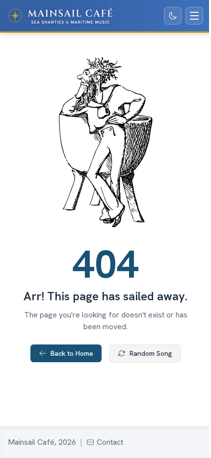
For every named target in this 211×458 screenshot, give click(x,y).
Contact (110, 442)
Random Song (151, 353)
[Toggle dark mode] (173, 16)
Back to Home (72, 353)
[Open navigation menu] (194, 16)
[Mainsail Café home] (60, 15)
